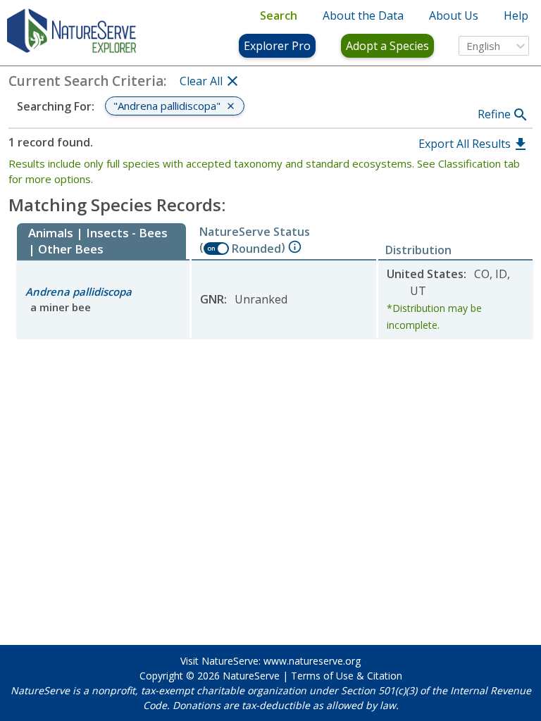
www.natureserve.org (312, 660)
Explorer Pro (277, 46)
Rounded (256, 248)
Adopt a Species (387, 46)
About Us (453, 15)
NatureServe (251, 675)
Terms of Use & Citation (346, 675)
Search (278, 15)
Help (516, 15)
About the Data (363, 15)
